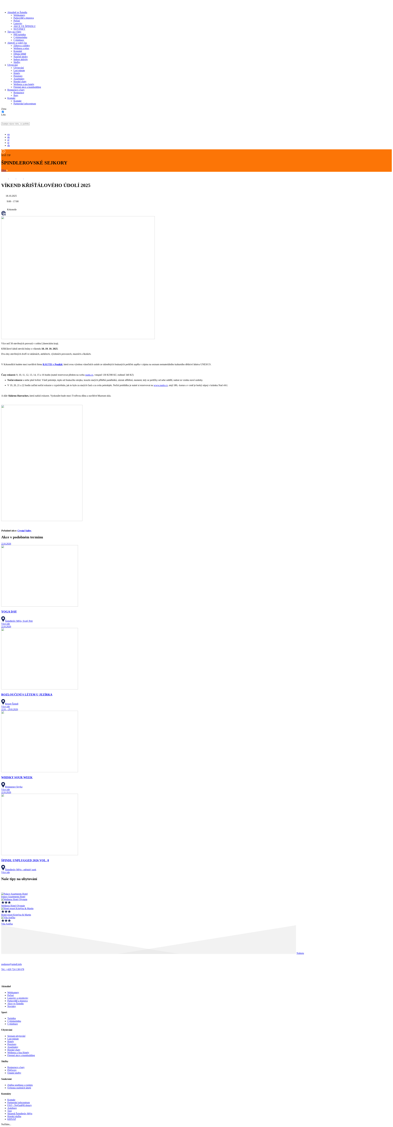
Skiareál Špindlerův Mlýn (19, 1113)
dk (8, 145)
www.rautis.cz (161, 385)
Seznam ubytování (16, 1036)
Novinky (11, 1006)
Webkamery (19, 15)
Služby (17, 62)
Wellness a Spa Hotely (18, 1052)
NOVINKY (19, 29)
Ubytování (12, 65)
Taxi (9, 1110)
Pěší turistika (20, 34)
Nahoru (300, 953)
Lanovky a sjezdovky (17, 998)
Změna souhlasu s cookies (20, 1085)
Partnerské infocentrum (25, 103)
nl (8, 142)
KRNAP (11, 1119)
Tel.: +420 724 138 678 (12, 969)
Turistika (11, 1018)
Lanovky (18, 23)
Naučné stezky (21, 56)
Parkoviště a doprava (24, 18)
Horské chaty (20, 81)
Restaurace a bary (16, 90)
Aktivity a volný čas (17, 42)
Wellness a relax (21, 48)
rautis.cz (89, 375)
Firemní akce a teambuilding (27, 87)
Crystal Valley (25, 530)
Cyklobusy (19, 40)
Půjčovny (12, 1070)
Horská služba (14, 1116)
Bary (16, 95)
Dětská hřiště (20, 54)
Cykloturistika (20, 37)
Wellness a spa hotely (24, 84)
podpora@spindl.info (11, 964)
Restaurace (19, 92)
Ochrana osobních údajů (19, 1087)
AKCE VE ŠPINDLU (25, 26)
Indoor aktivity (21, 59)
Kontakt (11, 98)
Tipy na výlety (14, 31)
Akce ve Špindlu (15, 1003)
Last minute (19, 70)
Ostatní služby (14, 1073)
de (8, 137)
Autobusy (12, 1108)
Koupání (18, 51)
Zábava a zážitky (22, 45)
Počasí (17, 20)
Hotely (17, 73)
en (8, 134)
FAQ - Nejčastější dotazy (19, 1105)
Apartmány (19, 78)
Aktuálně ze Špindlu (17, 12)
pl (8, 140)
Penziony (18, 76)
